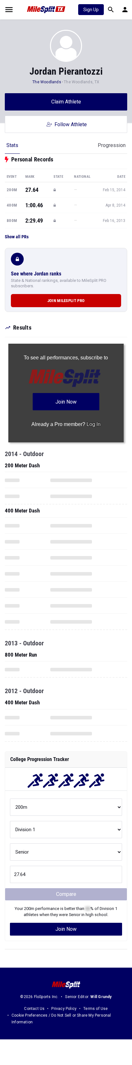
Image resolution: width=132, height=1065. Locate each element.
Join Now (66, 929)
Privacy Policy (64, 1008)
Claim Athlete (66, 102)
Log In (94, 424)
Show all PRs (17, 236)
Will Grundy (100, 997)
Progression (112, 145)
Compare (66, 894)
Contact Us (34, 1008)
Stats (12, 145)
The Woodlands (46, 82)
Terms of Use (95, 1008)
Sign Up (91, 9)
